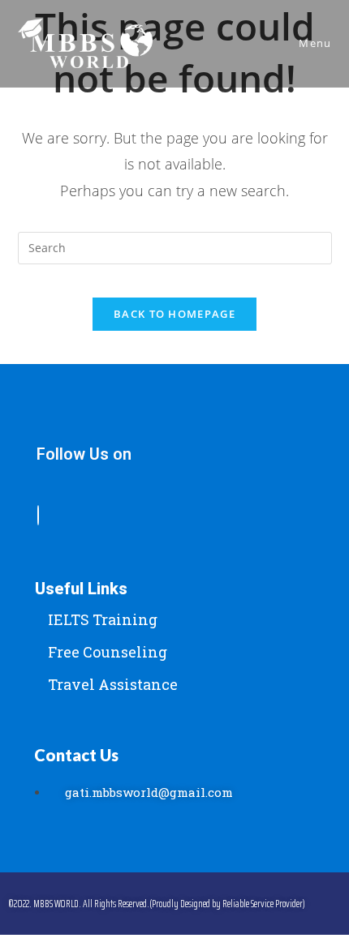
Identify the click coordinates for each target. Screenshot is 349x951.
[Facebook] (38, 515)
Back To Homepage (174, 313)
